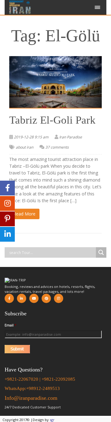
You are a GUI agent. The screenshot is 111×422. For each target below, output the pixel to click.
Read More (24, 214)
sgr (52, 419)
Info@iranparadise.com (31, 398)
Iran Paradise (70, 137)
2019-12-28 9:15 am (31, 137)
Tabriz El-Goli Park (52, 120)
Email (10, 325)
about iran (24, 147)
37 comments (57, 147)
